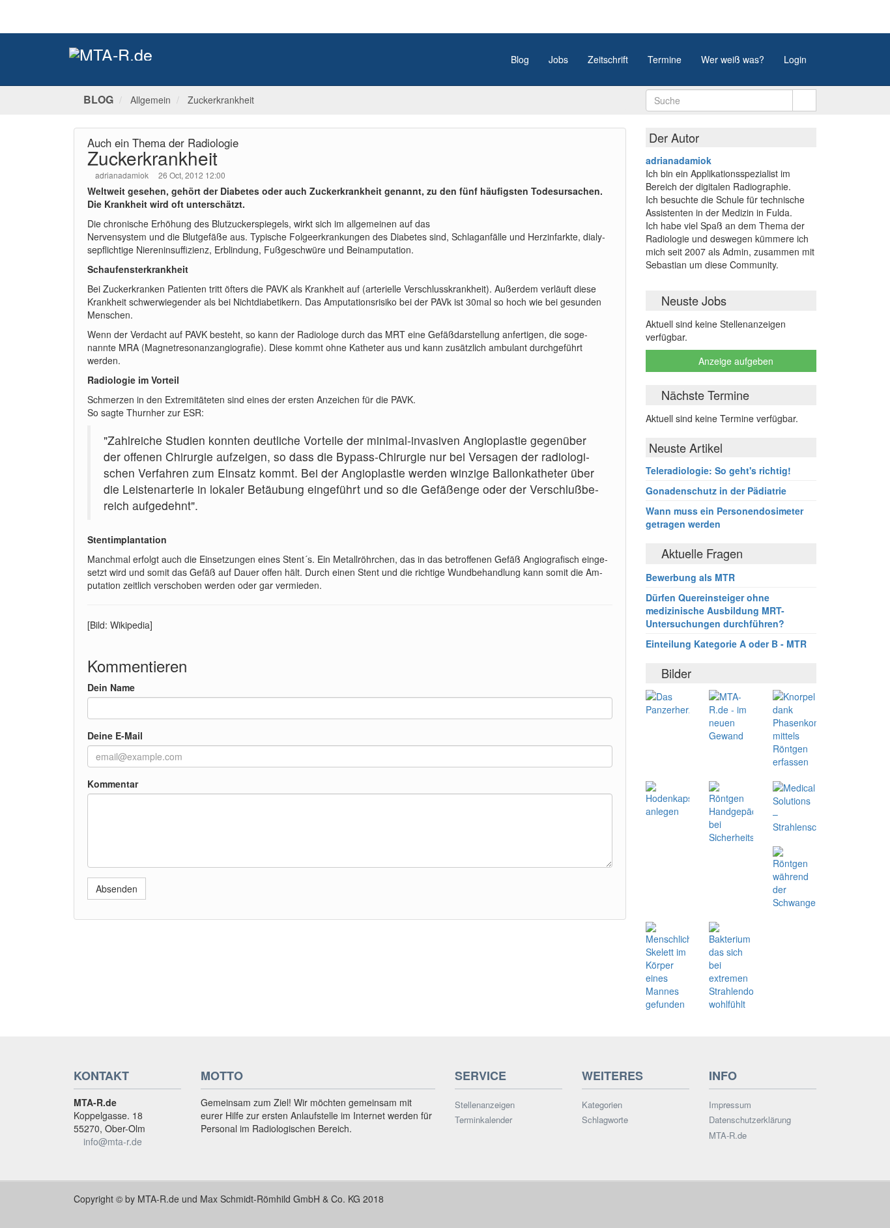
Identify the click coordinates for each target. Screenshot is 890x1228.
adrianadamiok (123, 174)
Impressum (730, 1105)
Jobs (558, 59)
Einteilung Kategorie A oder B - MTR (726, 643)
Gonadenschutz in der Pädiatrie (716, 490)
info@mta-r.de (112, 1141)
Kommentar (112, 783)
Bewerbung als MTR (690, 577)
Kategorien (602, 1105)
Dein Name (111, 687)
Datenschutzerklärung (750, 1120)
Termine (665, 59)
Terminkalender (483, 1120)
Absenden (116, 888)
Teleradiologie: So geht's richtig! (718, 470)
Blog (520, 59)
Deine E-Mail (115, 735)
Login (795, 59)
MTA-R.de (728, 1135)
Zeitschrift (608, 59)
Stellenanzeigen (485, 1105)
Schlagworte (605, 1120)
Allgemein (150, 99)
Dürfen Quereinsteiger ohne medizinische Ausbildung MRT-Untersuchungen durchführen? (715, 610)
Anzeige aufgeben (734, 360)
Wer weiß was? (732, 59)
